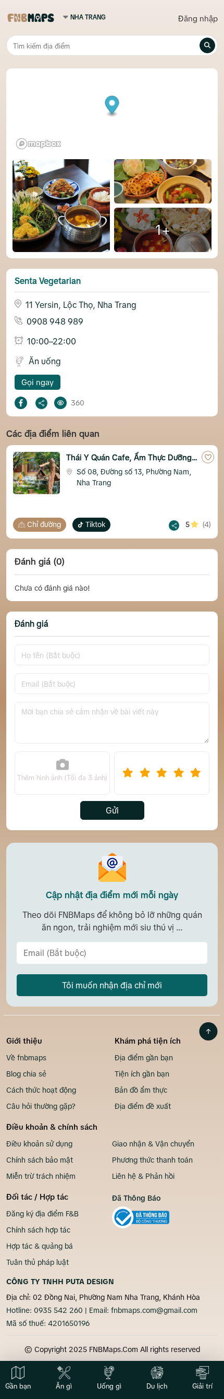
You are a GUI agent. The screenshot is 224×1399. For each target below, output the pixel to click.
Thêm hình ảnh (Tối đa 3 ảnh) (62, 778)
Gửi (112, 810)
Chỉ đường (44, 524)
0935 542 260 (58, 1310)
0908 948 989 (55, 321)
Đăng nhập (198, 18)
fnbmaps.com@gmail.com (154, 1310)
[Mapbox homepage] (38, 144)
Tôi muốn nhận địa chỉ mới (112, 985)
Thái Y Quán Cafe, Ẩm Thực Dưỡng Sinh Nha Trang (129, 458)
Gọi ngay (37, 382)
